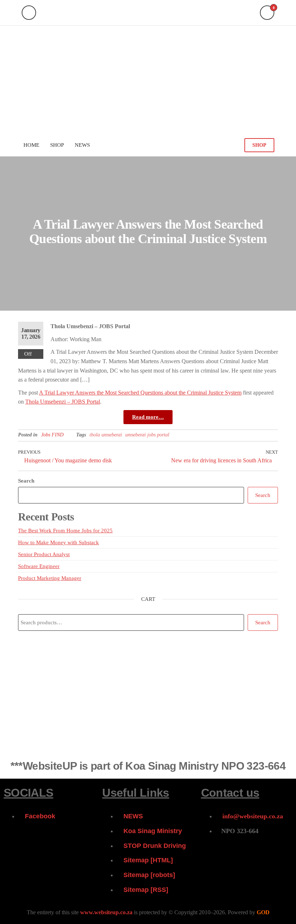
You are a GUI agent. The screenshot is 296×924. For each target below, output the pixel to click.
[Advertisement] (148, 79)
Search (26, 481)
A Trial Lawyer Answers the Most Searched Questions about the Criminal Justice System (140, 393)
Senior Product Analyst (44, 554)
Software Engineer (39, 566)
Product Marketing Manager (49, 578)
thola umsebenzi (106, 434)
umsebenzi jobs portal (147, 434)
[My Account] (29, 12)
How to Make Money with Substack (58, 542)
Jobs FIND (52, 434)
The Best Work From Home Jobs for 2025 (65, 530)
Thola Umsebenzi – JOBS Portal (62, 402)
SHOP (259, 145)
